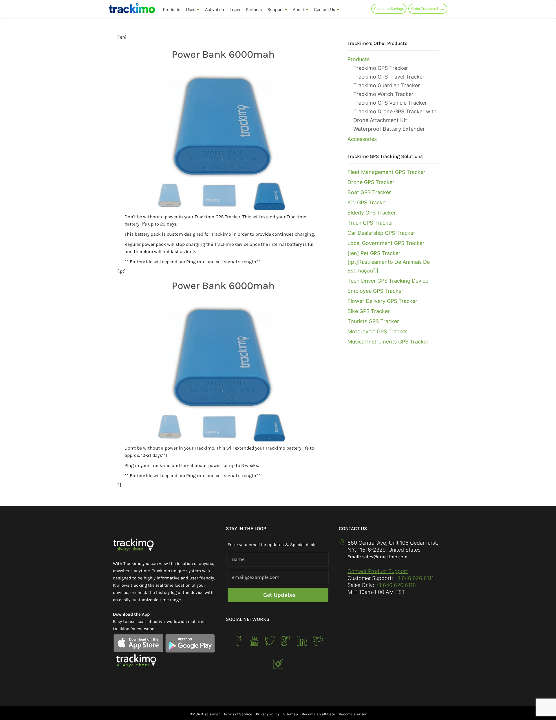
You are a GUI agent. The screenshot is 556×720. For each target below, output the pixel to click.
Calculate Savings (389, 8)
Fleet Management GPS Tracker (386, 172)
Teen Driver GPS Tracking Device (388, 281)
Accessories (362, 139)
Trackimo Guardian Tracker (386, 85)
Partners (254, 9)
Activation (214, 9)
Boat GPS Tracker (369, 192)
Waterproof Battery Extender (389, 129)
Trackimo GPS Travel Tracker (389, 77)
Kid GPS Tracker (367, 202)
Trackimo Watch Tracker (383, 94)
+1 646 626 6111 (414, 578)
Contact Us (325, 9)
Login (235, 9)
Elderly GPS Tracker (372, 213)
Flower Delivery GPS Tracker (382, 301)
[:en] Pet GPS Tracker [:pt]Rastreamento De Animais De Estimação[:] (389, 262)
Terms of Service (238, 714)
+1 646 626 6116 (395, 585)
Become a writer (353, 714)
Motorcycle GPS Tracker (377, 331)
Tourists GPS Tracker (373, 321)
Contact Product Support (378, 571)
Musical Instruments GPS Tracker (388, 342)
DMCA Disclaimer (205, 714)
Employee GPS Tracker (375, 291)
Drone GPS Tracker (371, 182)
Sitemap (290, 714)
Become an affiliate (318, 714)
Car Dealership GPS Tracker (381, 233)
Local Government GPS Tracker (386, 243)
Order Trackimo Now (428, 8)
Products (171, 9)
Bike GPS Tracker (369, 311)
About (299, 9)
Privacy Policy (267, 714)
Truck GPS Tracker (370, 223)
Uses (191, 9)
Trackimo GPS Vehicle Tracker (390, 103)
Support (276, 9)
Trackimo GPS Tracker (380, 68)
